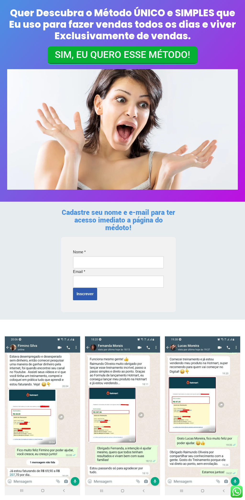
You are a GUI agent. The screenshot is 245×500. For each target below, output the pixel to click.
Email (79, 272)
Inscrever (85, 294)
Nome (79, 252)
